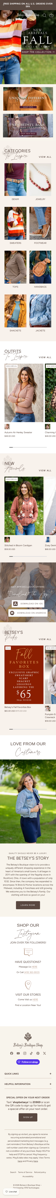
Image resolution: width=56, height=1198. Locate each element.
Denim (15, 199)
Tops (15, 286)
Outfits (16, 354)
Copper (7, 539)
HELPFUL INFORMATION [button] (28, 1084)
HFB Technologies (31, 1188)
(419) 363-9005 (32, 972)
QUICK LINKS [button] (28, 1074)
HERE (34, 966)
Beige (47, 708)
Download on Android (31, 613)
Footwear (40, 243)
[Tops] (15, 267)
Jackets (40, 330)
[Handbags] (40, 267)
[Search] (44, 16)
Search (13, 1172)
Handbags (40, 286)
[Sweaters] (15, 223)
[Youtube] (18, 1053)
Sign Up (28, 1117)
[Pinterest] (37, 1053)
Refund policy (40, 1172)
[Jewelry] (40, 179)
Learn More (28, 905)
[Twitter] (44, 1053)
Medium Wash (47, 539)
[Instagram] (24, 1053)
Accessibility (28, 1176)
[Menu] (4, 15)
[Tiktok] (31, 1053)
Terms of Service (25, 1172)
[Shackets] (15, 310)
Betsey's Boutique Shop (30, 1185)
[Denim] (15, 179)
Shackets (15, 330)
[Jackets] (40, 310)
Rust (7, 426)
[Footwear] (40, 223)
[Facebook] (11, 1053)
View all (45, 157)
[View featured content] (28, 42)
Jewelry (40, 199)
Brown (47, 426)
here (20, 1161)
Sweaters (15, 243)
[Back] (3, 5)
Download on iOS (32, 604)
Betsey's (13, 635)
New (14, 466)
